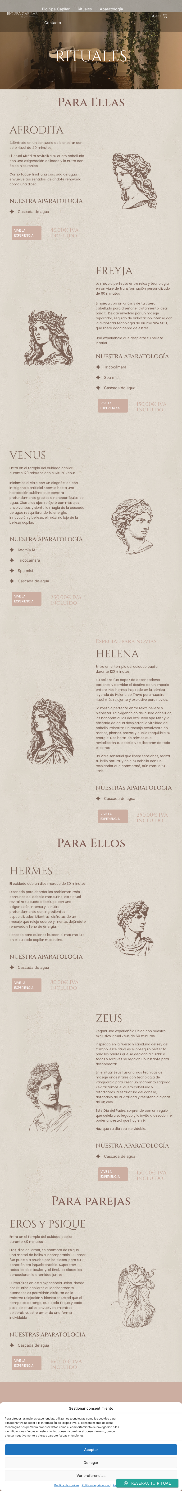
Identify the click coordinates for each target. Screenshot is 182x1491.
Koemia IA (27, 549)
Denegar (91, 1462)
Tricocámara (115, 367)
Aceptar (91, 1449)
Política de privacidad (96, 1485)
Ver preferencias (91, 1475)
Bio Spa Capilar (56, 9)
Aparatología (111, 9)
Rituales (85, 9)
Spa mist (112, 377)
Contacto (52, 22)
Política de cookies (66, 1485)
